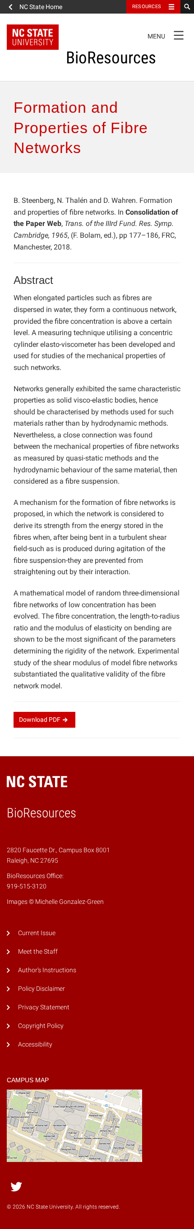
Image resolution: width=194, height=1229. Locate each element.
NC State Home (40, 6)
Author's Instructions (47, 970)
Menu (166, 34)
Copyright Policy (41, 1026)
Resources (146, 7)
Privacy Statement (43, 1007)
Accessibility (35, 1044)
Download (39, 719)
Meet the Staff (38, 951)
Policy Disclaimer (41, 989)
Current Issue (36, 933)
